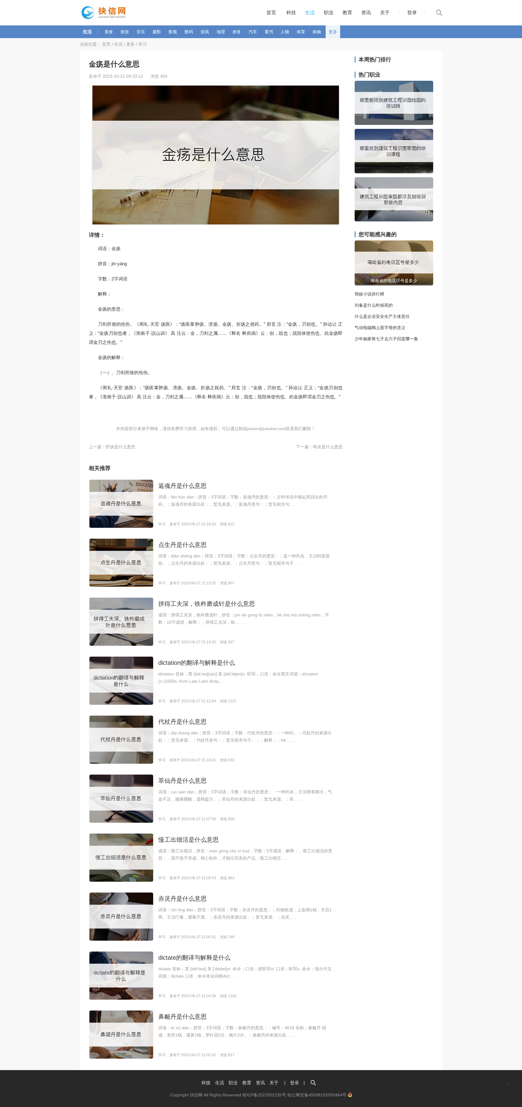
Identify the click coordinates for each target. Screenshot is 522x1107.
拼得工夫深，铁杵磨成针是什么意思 (206, 603)
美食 (109, 31)
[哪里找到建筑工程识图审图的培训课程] (394, 171)
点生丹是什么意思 (182, 544)
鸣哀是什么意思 (328, 446)
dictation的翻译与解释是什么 (196, 662)
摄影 (157, 31)
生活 (310, 12)
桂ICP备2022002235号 (264, 1094)
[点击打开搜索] (313, 1082)
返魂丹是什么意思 (182, 485)
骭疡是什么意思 (120, 446)
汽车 (253, 31)
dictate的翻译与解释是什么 (194, 957)
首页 (271, 12)
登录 (412, 12)
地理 (221, 31)
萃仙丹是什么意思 (182, 780)
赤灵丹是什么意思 (182, 898)
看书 (269, 31)
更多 (333, 31)
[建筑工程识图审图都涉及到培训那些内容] (394, 219)
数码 (189, 31)
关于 (385, 12)
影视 (173, 31)
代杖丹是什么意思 (182, 721)
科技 (291, 12)
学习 (142, 44)
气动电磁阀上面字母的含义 (380, 327)
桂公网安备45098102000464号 (317, 1094)
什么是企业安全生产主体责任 (382, 316)
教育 (347, 12)
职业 (329, 12)
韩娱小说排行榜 (369, 294)
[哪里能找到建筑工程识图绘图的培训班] (394, 123)
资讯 (366, 12)
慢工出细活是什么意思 (188, 839)
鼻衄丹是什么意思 (182, 1016)
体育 (301, 31)
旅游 (125, 31)
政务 (237, 31)
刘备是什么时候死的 (374, 305)
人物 (285, 31)
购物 (317, 31)
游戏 (205, 31)
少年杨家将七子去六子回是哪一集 (386, 338)
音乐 (141, 31)
